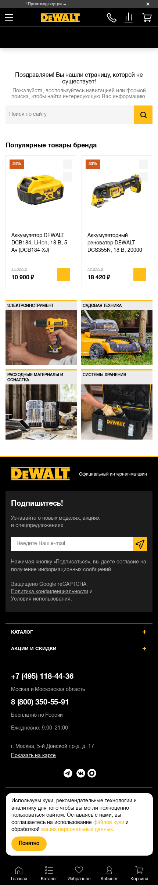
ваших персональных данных (77, 829)
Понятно (29, 843)
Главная (19, 879)
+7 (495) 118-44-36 (48, 683)
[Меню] (9, 17)
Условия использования (41, 599)
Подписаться (140, 544)
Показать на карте (33, 755)
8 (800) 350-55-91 (111, 16)
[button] (141, 146)
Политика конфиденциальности (49, 592)
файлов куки (108, 822)
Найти (143, 114)
